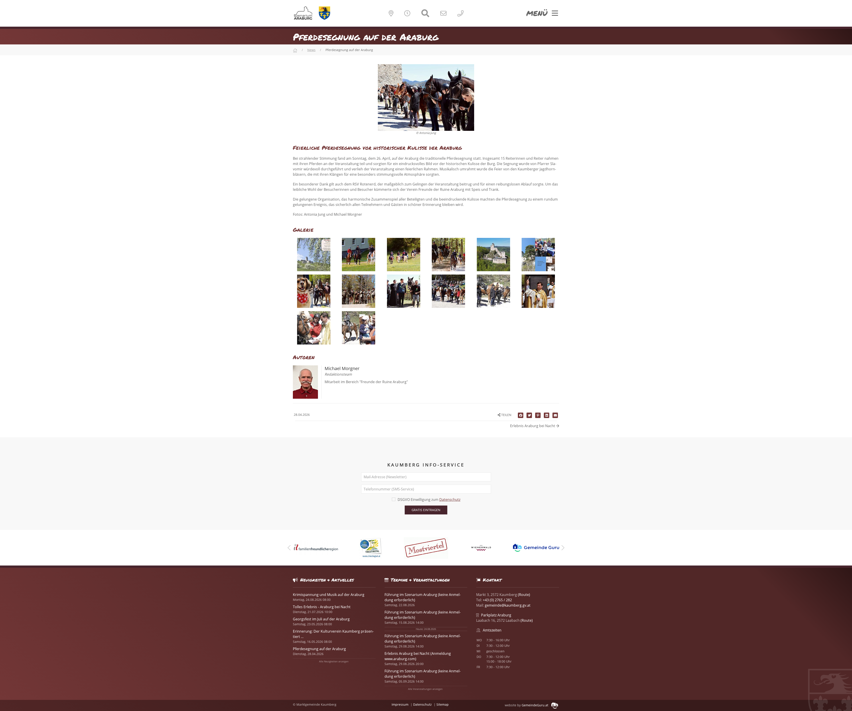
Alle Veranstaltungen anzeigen (425, 689)
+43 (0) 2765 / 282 (497, 599)
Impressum (400, 704)
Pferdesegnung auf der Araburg (319, 648)
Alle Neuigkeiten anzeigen (334, 661)
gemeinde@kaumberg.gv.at (508, 605)
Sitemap (442, 704)
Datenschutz (449, 499)
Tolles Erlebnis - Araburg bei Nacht (322, 606)
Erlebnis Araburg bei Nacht (533, 425)
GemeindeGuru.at (535, 705)
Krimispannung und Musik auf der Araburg (328, 594)
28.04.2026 (301, 414)
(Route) (524, 594)
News (311, 50)
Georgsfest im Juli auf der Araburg (321, 619)
